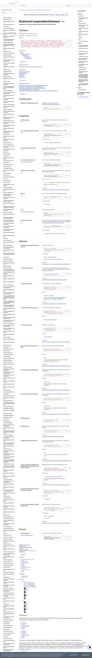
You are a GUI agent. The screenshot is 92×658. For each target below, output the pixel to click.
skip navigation (12, 3)
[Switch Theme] (90, 6)
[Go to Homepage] (16, 3)
